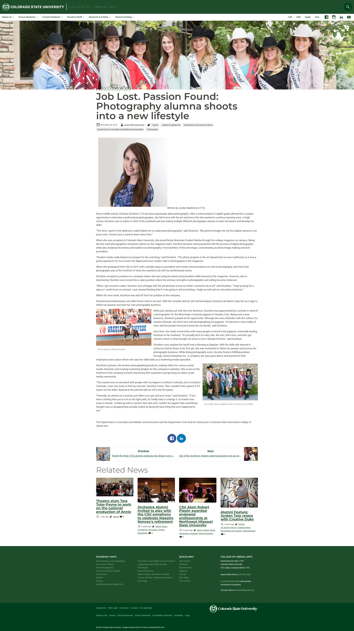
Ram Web (184, 577)
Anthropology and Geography (113, 561)
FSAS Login (113, 608)
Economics (105, 574)
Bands (206, 530)
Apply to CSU (101, 615)
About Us (6, 17)
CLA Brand (124, 608)
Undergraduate (248, 531)
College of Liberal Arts (171, 125)
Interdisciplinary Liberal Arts (113, 584)
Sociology (146, 580)
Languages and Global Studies (155, 564)
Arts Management (108, 567)
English (103, 577)
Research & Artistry (98, 17)
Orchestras (142, 530)
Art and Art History (229, 527)
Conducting (184, 533)
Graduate (194, 533)
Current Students (51, 17)
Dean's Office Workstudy (132, 125)
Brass (164, 526)
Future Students (27, 17)
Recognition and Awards (231, 531)
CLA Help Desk (145, 608)
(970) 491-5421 (244, 574)
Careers (112, 615)
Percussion (153, 530)
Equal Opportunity (125, 615)
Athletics (183, 564)
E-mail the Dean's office (230, 581)
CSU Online (184, 581)
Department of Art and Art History (198, 125)
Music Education (206, 533)
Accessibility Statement (162, 615)
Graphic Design (243, 527)
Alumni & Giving (123, 17)
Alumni (155, 125)
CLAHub (134, 608)
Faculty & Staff (74, 17)
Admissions (184, 561)
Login (187, 615)
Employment (185, 567)
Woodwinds (143, 533)
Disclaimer (178, 615)
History (103, 580)
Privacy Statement (143, 615)
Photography (152, 129)
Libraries (183, 571)
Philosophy (146, 567)
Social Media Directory (244, 590)
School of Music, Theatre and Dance (155, 577)
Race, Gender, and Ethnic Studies (155, 574)
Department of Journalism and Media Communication (120, 129)
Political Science (149, 571)
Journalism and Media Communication (155, 561)
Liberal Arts (101, 608)
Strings (161, 530)
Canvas (182, 574)
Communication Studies (111, 571)
